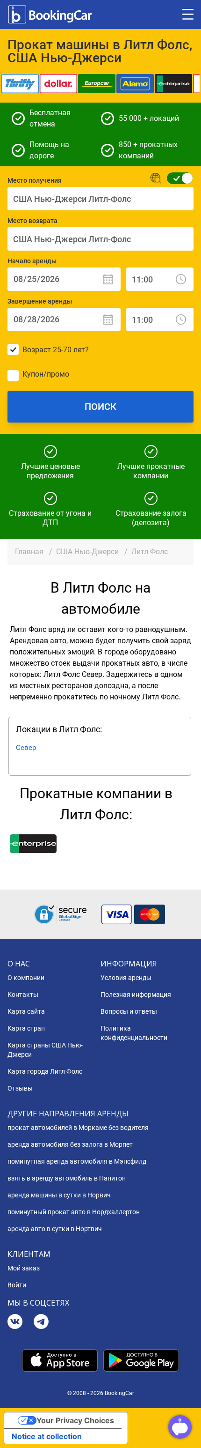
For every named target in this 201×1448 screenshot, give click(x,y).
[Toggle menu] (188, 14)
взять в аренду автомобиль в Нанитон (66, 1178)
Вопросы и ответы (128, 1011)
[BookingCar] (50, 14)
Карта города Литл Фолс (44, 1071)
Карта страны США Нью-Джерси (45, 1049)
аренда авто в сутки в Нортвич (54, 1229)
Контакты (22, 994)
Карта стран (26, 1028)
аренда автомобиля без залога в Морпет (70, 1144)
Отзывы (20, 1088)
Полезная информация (135, 994)
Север (26, 747)
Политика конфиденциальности (133, 1033)
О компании (25, 977)
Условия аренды (125, 977)
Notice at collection (47, 1436)
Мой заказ (23, 1268)
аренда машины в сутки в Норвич (59, 1195)
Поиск (100, 406)
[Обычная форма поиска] (177, 178)
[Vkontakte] (14, 1322)
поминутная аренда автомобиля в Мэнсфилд (76, 1161)
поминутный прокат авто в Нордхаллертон (73, 1212)
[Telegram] (41, 1322)
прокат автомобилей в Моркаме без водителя (78, 1127)
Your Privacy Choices (75, 1420)
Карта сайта (26, 1011)
